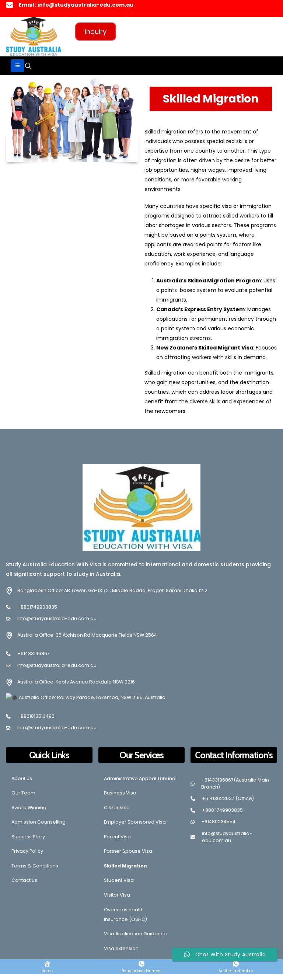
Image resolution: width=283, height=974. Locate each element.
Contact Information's (234, 755)
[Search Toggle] (28, 66)
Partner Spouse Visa (128, 851)
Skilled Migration (125, 866)
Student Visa (119, 880)
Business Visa (120, 793)
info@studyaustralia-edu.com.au (57, 618)
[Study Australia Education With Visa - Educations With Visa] (33, 36)
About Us (21, 778)
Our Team (23, 793)
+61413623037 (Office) (228, 798)
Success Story (28, 837)
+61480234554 (218, 821)
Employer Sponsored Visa (135, 822)
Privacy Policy (27, 851)
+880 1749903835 (222, 810)
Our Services (141, 755)
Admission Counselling (38, 822)
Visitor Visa (117, 895)
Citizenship (117, 807)
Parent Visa (117, 837)
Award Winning (28, 807)
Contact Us (24, 880)
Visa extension (121, 948)
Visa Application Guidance (135, 933)
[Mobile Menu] (17, 65)
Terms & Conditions (34, 866)
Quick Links (49, 755)
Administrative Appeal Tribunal (140, 778)
